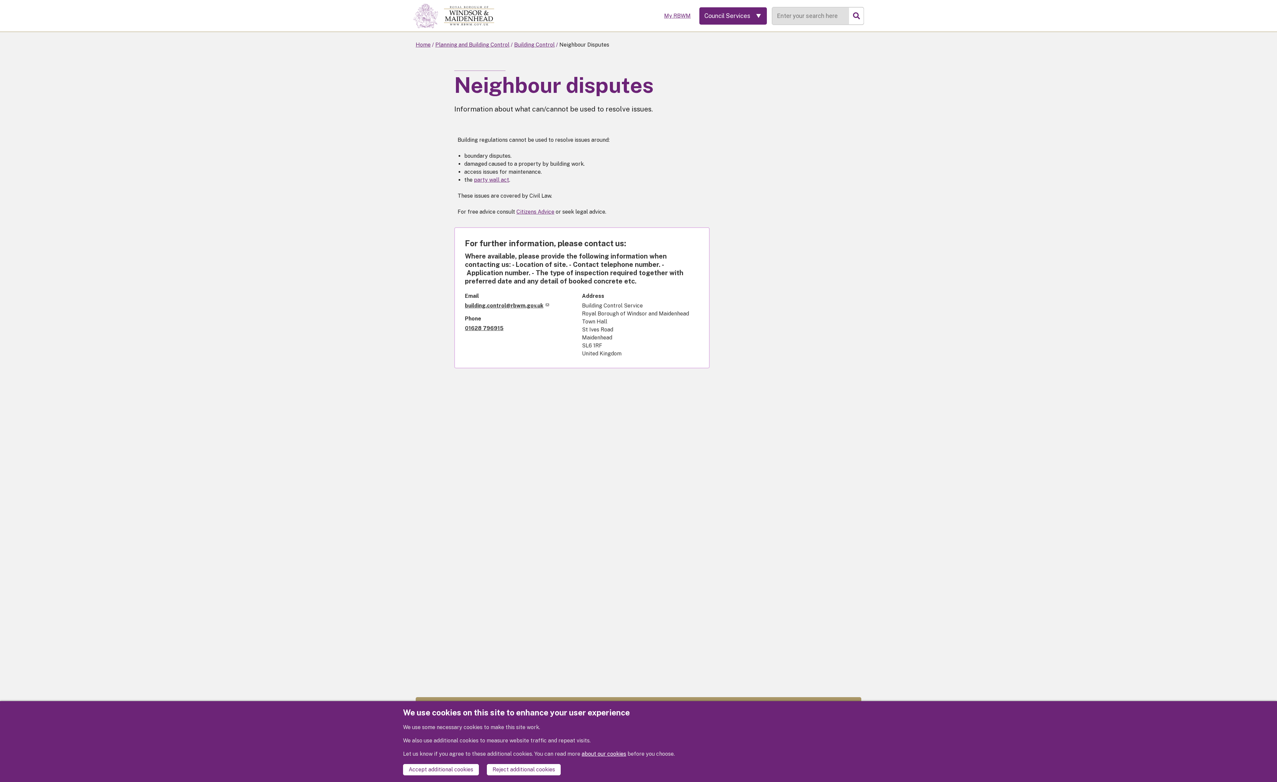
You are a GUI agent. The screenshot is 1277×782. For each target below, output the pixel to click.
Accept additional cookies (441, 769)
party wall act (491, 180)
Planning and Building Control (472, 45)
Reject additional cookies (524, 769)
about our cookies (604, 754)
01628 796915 (484, 328)
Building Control (534, 45)
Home (423, 45)
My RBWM (677, 16)
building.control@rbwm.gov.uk (504, 305)
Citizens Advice (535, 212)
